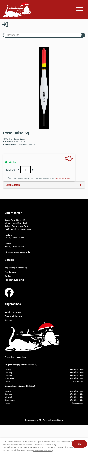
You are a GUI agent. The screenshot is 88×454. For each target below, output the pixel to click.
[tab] (44, 185)
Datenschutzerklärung (43, 450)
